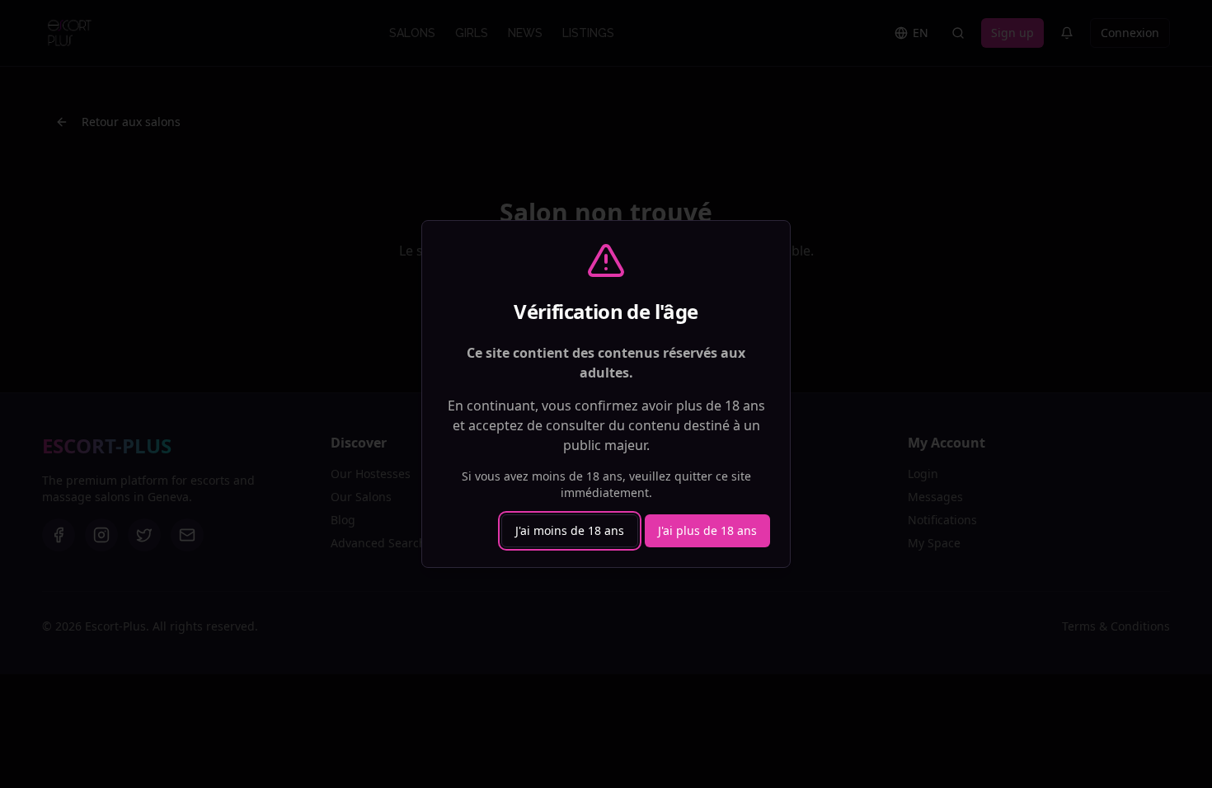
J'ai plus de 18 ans (707, 530)
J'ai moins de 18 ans (569, 530)
